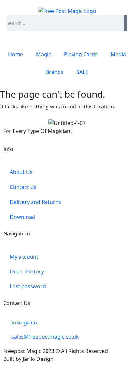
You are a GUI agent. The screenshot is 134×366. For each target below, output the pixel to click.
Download (22, 217)
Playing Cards (81, 54)
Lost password (28, 286)
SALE (82, 72)
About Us (21, 172)
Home (15, 54)
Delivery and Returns (35, 202)
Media (118, 54)
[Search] (125, 23)
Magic (43, 54)
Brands (54, 72)
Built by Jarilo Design (28, 358)
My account (24, 256)
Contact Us (23, 187)
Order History (27, 271)
